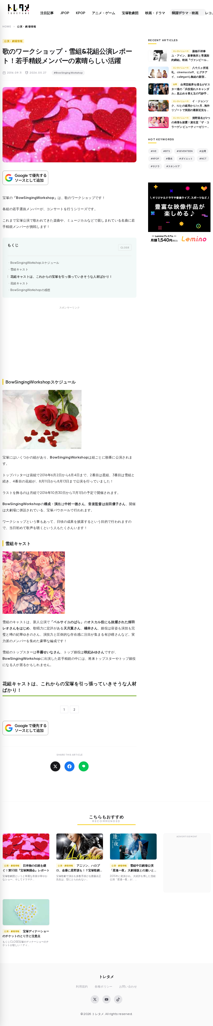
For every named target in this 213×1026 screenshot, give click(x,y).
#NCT (203, 158)
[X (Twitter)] (95, 999)
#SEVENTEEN (185, 151)
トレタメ (106, 976)
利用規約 (82, 986)
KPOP (80, 13)
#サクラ (155, 166)
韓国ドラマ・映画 (185, 13)
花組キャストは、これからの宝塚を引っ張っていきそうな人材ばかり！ (61, 276)
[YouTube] (106, 999)
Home (6, 26)
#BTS (166, 151)
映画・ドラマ (155, 13)
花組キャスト (19, 283)
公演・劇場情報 (13, 41)
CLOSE (124, 247)
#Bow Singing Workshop (68, 72)
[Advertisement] (69, 347)
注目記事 (47, 13)
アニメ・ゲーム (103, 13)
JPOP (64, 13)
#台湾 (202, 151)
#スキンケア (173, 166)
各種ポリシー (104, 986)
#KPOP (155, 158)
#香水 (169, 158)
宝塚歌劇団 (130, 13)
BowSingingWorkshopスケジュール (34, 262)
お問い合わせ (128, 986)
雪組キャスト (19, 269)
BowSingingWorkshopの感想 (30, 290)
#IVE (153, 151)
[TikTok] (118, 999)
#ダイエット (186, 158)
